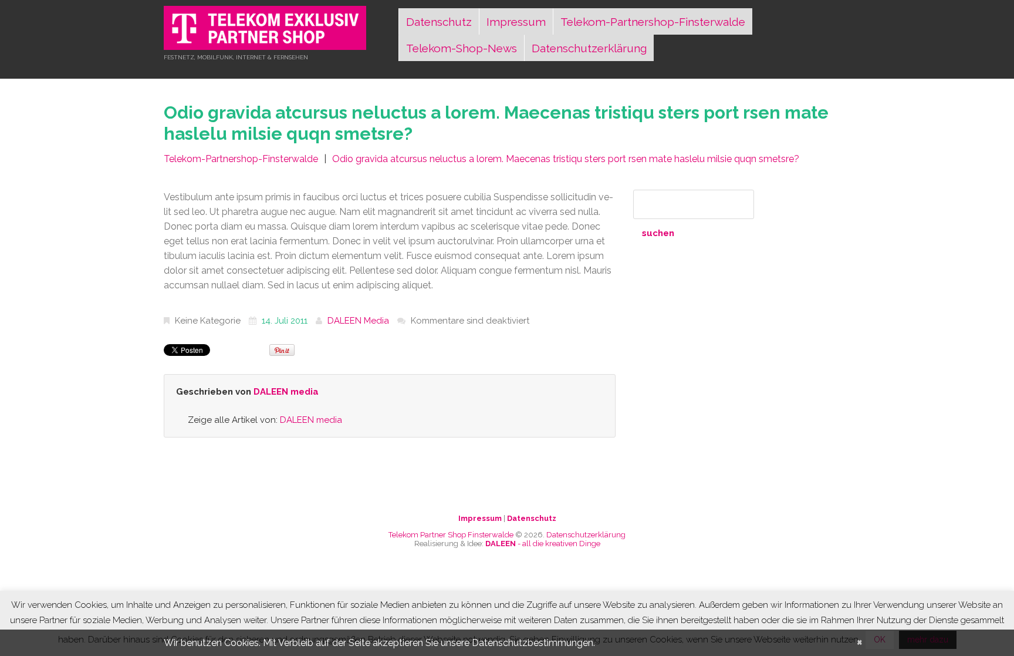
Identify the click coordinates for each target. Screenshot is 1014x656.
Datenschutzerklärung (589, 48)
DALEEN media (358, 320)
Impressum (516, 21)
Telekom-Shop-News (461, 48)
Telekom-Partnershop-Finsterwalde (652, 21)
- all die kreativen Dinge (542, 543)
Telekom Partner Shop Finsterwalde (450, 534)
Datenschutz (439, 21)
